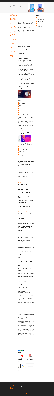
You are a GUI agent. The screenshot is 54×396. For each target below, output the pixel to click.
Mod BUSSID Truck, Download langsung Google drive (40, 23)
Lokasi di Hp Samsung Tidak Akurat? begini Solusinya (29, 359)
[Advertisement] (26, 18)
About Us (30, 385)
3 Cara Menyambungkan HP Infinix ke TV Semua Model (21, 369)
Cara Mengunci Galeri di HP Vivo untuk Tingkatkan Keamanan (25, 259)
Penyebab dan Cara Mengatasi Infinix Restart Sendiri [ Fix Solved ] (40, 26)
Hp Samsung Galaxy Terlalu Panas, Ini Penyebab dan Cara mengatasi (21, 360)
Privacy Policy (30, 387)
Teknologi (22, 385)
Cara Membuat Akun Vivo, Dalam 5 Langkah (23, 211)
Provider (21, 387)
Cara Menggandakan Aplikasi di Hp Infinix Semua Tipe (41, 17)
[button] (43, 1)
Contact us (30, 386)
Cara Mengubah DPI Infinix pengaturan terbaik (40, 21)
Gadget (12, 5)
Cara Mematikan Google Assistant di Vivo (23, 130)
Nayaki (18, 361)
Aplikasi (21, 388)
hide (12, 14)
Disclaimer (30, 388)
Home (10, 5)
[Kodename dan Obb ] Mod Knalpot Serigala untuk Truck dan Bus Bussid (41, 19)
